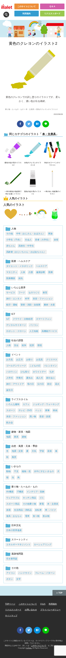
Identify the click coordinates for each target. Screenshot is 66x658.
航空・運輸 (11, 304)
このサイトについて (26, 6)
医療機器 (10, 278)
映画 (55, 410)
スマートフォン (43, 319)
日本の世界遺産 (14, 530)
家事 (47, 410)
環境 (39, 345)
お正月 (19, 359)
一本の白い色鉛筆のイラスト (52, 192)
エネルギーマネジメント (18, 544)
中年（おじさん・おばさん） (30, 233)
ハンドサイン (25, 573)
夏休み (29, 378)
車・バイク (50, 510)
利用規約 (27, 13)
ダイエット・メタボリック (19, 266)
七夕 (51, 371)
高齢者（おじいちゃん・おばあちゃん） (26, 252)
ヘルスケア (41, 266)
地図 (8, 437)
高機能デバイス (49, 331)
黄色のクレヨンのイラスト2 (33, 43)
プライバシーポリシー (50, 610)
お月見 (9, 359)
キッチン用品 (29, 497)
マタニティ (11, 272)
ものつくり (33, 292)
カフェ (26, 404)
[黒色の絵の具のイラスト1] (33, 179)
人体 (23, 272)
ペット (38, 410)
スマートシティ (19, 539)
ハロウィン (11, 371)
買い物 (32, 416)
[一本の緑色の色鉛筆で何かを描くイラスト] (13, 179)
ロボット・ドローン (16, 331)
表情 (56, 239)
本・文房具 (30, 109)
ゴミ (41, 497)
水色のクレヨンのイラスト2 (32, 164)
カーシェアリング (42, 544)
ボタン (9, 579)
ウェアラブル (12, 497)
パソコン (33, 325)
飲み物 (46, 516)
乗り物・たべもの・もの (14, 109)
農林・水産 (49, 304)
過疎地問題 (17, 553)
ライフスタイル (19, 399)
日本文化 (16, 525)
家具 (16, 437)
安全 (16, 345)
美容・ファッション (43, 298)
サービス (10, 292)
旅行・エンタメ (14, 298)
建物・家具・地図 (20, 431)
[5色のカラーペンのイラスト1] (52, 150)
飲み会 (9, 422)
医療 (50, 272)
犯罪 (32, 345)
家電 (41, 504)
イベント (16, 354)
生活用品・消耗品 (23, 510)
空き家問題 (11, 558)
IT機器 (20, 491)
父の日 (40, 384)
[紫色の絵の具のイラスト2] (13, 150)
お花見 (39, 359)
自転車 (38, 510)
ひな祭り (25, 371)
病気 (20, 278)
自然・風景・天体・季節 (24, 446)
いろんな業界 (18, 287)
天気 (34, 451)
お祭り (29, 359)
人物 (13, 228)
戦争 (24, 345)
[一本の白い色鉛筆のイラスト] (52, 179)
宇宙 (42, 451)
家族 (50, 233)
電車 (27, 516)
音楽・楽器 (44, 416)
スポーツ (10, 410)
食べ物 (36, 516)
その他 (9, 233)
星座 (49, 451)
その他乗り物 (29, 504)
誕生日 (9, 390)
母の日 (30, 384)
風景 (14, 457)
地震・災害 (17, 451)
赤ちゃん (10, 246)
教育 (45, 292)
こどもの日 (34, 365)
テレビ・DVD (25, 410)
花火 (57, 384)
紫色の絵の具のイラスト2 (13, 164)
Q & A (52, 6)
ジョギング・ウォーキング (46, 404)
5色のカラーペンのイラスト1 (52, 164)
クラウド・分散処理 (23, 319)
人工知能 (33, 331)
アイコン (10, 573)
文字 (18, 579)
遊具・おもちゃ (14, 516)
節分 (49, 384)
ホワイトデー (39, 371)
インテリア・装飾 (35, 491)
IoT (7, 319)
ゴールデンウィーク (16, 365)
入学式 (9, 378)
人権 (8, 345)
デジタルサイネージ (16, 325)
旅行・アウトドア (15, 384)
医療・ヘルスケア (20, 261)
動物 (8, 471)
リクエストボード (52, 13)
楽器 (8, 510)
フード (21, 292)
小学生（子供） (14, 239)
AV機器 (10, 491)
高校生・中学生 (26, 246)
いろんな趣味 (12, 404)
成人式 (39, 378)
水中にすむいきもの (44, 471)
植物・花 (26, 471)
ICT (13, 314)
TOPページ (10, 604)
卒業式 (19, 378)
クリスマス (51, 359)
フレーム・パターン (45, 573)
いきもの (16, 466)
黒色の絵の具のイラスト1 (32, 192)
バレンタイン (50, 365)
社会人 (28, 239)
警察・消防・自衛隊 (30, 304)
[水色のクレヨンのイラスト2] (33, 150)
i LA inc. (29, 648)
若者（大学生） (42, 239)
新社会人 (50, 378)
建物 (24, 437)
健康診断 (40, 272)
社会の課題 (17, 340)
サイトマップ (11, 615)
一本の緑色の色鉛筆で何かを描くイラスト (13, 192)
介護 (30, 272)
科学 (27, 298)
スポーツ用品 (12, 504)
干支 (16, 471)
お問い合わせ (31, 610)
